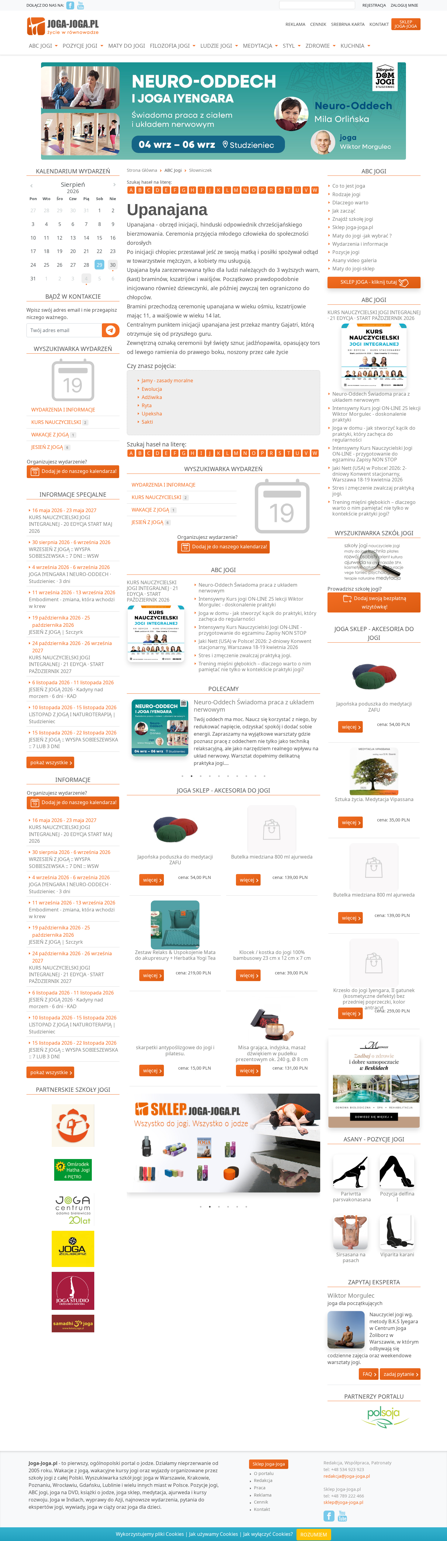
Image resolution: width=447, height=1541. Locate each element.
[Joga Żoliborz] (73, 1246)
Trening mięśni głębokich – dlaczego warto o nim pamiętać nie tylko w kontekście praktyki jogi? (255, 666)
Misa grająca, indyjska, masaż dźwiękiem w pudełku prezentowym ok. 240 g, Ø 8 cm (272, 1053)
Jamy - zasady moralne (167, 380)
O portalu (264, 1473)
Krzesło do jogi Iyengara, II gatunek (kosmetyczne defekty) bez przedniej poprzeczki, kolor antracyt (374, 999)
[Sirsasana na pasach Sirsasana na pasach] (351, 1232)
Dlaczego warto (350, 202)
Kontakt (379, 24)
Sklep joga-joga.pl (352, 227)
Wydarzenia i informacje (360, 244)
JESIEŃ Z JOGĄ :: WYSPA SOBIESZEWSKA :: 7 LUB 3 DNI (73, 743)
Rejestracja (374, 5)
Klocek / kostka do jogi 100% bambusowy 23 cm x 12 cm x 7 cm (272, 955)
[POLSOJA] (374, 1417)
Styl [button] (289, 45)
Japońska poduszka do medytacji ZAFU (175, 859)
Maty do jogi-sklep (353, 268)
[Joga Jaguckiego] (73, 1122)
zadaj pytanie (399, 1374)
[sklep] (223, 1143)
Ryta (147, 405)
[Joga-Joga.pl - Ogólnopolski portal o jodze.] (63, 26)
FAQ (368, 1374)
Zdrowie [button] (318, 45)
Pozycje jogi (345, 252)
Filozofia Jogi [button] (170, 45)
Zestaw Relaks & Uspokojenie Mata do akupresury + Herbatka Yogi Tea (175, 955)
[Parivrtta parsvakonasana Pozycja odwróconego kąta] (351, 1171)
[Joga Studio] (73, 1288)
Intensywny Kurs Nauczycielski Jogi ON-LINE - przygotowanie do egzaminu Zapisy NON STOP (253, 630)
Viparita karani (397, 1254)
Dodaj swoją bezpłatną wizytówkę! (379, 602)
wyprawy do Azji (104, 1499)
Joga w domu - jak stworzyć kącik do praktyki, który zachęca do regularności (257, 616)
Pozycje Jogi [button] (81, 45)
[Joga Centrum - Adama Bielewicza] (73, 1206)
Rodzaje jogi (346, 194)
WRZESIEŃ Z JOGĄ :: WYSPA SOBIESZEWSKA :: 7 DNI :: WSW (64, 552)
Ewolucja (152, 389)
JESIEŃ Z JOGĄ (49, 447)
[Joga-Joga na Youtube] (81, 5)
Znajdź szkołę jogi (352, 219)
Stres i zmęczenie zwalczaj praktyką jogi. (245, 655)
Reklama (295, 24)
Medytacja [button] (258, 45)
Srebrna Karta (348, 24)
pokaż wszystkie (49, 762)
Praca (259, 1488)
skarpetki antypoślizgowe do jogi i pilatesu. (175, 1050)
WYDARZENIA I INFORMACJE (63, 409)
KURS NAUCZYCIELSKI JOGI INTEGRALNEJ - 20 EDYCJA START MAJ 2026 (70, 524)
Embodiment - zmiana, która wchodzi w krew (72, 602)
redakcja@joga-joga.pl (347, 1476)
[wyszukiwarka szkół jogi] (374, 561)
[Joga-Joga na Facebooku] (70, 5)
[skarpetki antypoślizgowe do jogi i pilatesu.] (175, 1020)
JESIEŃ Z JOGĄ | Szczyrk (56, 632)
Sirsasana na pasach (351, 1257)
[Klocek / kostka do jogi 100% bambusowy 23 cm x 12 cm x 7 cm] (272, 925)
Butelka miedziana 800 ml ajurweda (272, 856)
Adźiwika (152, 397)
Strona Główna (142, 170)
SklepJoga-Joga (406, 24)
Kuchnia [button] (353, 45)
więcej (151, 879)
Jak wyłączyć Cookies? (268, 1534)
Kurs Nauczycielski (58, 422)
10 (265, 776)
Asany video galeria (354, 260)
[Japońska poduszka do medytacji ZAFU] (175, 829)
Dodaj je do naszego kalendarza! (77, 471)
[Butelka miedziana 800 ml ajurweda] (272, 829)
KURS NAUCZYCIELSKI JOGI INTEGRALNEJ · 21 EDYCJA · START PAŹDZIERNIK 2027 (66, 664)
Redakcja (263, 1480)
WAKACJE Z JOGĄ (52, 434)
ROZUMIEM (313, 1534)
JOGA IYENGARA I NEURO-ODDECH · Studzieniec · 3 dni (70, 577)
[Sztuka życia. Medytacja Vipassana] (374, 772)
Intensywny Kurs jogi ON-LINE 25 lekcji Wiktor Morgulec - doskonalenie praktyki (251, 601)
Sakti (147, 421)
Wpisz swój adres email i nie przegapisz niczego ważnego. (71, 314)
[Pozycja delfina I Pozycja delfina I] (397, 1171)
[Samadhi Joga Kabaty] (73, 1320)
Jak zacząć (343, 210)
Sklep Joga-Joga (269, 1464)
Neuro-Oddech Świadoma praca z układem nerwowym (248, 587)
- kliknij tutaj (369, 282)
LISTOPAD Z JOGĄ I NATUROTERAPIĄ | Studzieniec (72, 717)
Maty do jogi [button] (126, 45)
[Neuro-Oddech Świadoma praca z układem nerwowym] (156, 727)
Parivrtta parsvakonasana (352, 1196)
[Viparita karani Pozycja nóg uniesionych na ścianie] (397, 1232)
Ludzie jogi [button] (217, 45)
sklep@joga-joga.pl (343, 1502)
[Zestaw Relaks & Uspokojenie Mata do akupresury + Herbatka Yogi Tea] (175, 925)
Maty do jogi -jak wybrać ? (362, 235)
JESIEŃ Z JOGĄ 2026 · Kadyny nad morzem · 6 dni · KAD (66, 692)
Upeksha (152, 413)
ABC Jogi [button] (41, 45)
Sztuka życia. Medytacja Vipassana (374, 799)
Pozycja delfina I (397, 1196)
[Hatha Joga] (73, 1167)
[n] (223, 110)
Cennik (318, 24)
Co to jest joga (348, 185)
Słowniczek (200, 170)
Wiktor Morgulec (351, 1295)
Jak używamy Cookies (213, 1534)
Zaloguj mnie (404, 5)
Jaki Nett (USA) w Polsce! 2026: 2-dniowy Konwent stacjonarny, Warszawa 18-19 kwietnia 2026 (255, 644)
